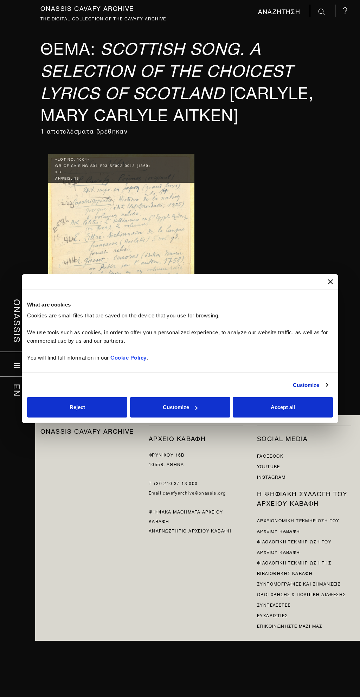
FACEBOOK (270, 455)
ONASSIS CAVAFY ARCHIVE (87, 430)
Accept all (283, 407)
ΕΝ (17, 390)
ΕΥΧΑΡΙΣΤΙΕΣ (272, 615)
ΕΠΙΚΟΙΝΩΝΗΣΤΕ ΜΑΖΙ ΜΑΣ (289, 625)
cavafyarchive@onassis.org (194, 492)
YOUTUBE (268, 466)
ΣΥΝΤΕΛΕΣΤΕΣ (273, 604)
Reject (77, 407)
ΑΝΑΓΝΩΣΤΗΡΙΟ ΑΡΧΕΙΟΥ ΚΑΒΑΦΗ (190, 530)
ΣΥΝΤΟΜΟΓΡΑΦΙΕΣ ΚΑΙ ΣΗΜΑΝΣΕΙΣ (299, 583)
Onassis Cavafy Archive (87, 7)
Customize (306, 385)
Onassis (17, 321)
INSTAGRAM (271, 476)
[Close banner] (330, 281)
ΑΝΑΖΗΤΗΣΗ (280, 11)
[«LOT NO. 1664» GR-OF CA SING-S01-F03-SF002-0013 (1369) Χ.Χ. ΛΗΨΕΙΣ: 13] (121, 264)
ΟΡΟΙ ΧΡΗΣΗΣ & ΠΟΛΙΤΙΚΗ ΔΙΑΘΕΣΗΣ (301, 594)
